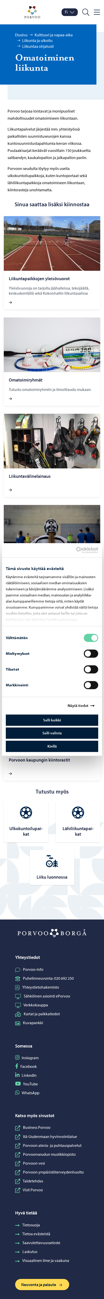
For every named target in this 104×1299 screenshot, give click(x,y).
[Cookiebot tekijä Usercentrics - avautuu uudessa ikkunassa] (80, 550)
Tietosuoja (31, 1224)
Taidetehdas (33, 1180)
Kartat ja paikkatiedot (42, 1013)
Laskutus (29, 1251)
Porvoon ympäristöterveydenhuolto (53, 1172)
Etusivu (21, 34)
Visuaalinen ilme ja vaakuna (45, 1260)
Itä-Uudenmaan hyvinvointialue (50, 1136)
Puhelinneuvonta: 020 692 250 (48, 978)
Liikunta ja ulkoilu (37, 40)
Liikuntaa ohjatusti (38, 46)
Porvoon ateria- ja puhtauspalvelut (52, 1145)
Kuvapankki (33, 1022)
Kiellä (52, 746)
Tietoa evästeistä (36, 1233)
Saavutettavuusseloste (41, 1242)
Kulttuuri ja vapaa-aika (54, 34)
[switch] (91, 654)
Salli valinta (52, 733)
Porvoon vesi (34, 1163)
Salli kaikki (52, 720)
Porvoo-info (33, 969)
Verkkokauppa (35, 1004)
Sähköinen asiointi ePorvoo (47, 996)
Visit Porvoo (33, 1189)
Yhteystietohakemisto (40, 987)
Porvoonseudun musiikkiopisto (49, 1154)
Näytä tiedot (78, 705)
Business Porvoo (36, 1127)
